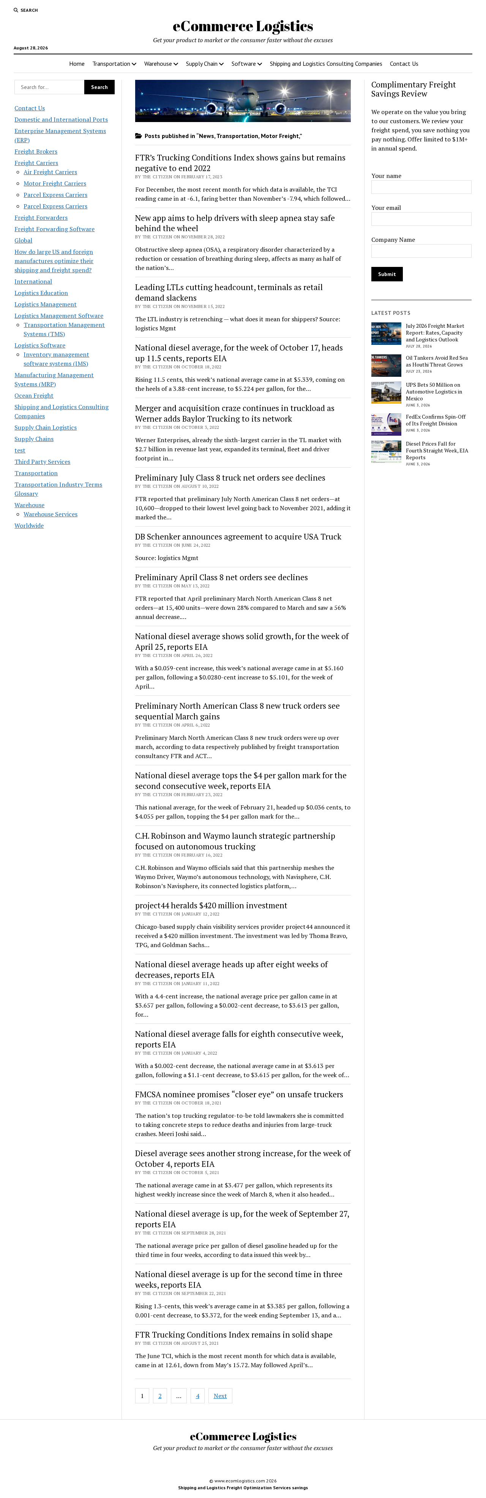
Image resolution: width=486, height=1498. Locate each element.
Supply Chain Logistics (45, 427)
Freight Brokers (35, 151)
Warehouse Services (50, 514)
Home (77, 63)
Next (220, 1396)
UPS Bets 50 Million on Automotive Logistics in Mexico (434, 391)
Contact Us (404, 63)
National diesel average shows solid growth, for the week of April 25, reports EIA (242, 641)
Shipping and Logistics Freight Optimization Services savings (243, 1487)
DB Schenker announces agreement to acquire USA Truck (238, 536)
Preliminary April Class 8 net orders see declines (221, 577)
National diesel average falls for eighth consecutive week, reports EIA (239, 1039)
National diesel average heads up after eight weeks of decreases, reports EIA (231, 969)
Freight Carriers (36, 163)
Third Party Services (42, 461)
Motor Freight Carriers (55, 183)
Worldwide (29, 525)
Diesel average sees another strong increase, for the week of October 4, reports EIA (242, 1158)
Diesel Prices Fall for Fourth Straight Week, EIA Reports (437, 450)
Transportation (111, 63)
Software (244, 63)
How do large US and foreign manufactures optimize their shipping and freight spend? (53, 261)
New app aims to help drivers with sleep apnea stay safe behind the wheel (235, 223)
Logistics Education (41, 293)
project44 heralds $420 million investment (211, 905)
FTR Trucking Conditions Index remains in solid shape (234, 1334)
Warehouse (158, 63)
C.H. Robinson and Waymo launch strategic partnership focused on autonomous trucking (235, 841)
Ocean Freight (34, 395)
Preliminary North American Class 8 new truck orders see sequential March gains (237, 711)
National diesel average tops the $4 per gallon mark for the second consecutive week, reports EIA (241, 780)
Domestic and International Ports (61, 119)
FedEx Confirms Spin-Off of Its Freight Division (435, 420)
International (33, 281)
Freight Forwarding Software (54, 229)
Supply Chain (202, 63)
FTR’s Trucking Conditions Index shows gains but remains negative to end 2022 (240, 162)
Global (23, 240)
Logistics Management (45, 304)
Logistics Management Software (58, 315)
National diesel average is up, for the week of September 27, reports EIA (242, 1219)
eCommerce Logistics (243, 25)
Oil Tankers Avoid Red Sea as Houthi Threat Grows (437, 361)
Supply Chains (34, 439)
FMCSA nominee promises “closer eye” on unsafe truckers (239, 1094)
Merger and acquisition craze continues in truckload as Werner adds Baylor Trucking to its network (235, 413)
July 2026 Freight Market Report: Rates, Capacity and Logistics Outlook (435, 332)
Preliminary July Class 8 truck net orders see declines (230, 477)
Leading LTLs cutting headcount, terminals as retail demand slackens (229, 292)
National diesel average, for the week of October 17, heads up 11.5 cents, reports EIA (239, 352)
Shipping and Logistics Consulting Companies (326, 63)
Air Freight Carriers (50, 172)
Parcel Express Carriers (55, 194)
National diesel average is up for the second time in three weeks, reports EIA (238, 1279)
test (19, 450)
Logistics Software (39, 345)
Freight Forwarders (41, 217)
